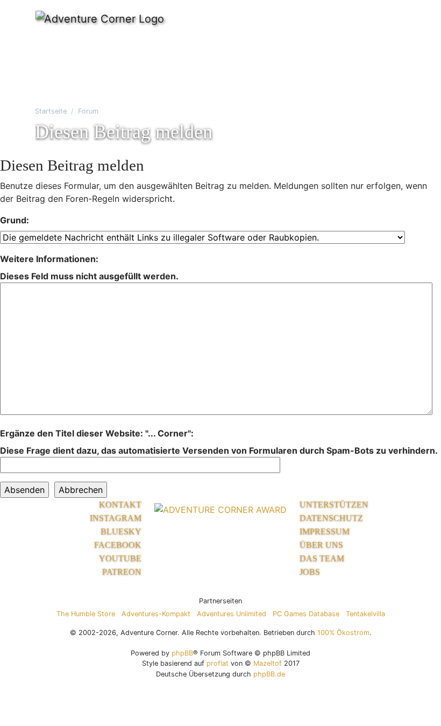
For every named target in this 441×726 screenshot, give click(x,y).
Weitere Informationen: (49, 258)
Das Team (322, 558)
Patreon (121, 571)
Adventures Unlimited (231, 614)
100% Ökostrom (343, 633)
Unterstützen (334, 504)
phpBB (182, 653)
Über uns (321, 544)
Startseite (51, 111)
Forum (88, 111)
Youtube (120, 558)
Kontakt (120, 504)
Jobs (310, 571)
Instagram (115, 518)
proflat (218, 663)
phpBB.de (269, 674)
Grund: (14, 220)
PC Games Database (306, 614)
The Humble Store (85, 614)
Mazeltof (267, 663)
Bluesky (121, 531)
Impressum (325, 531)
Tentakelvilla (365, 614)
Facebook (117, 544)
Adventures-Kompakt (156, 614)
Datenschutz (331, 518)
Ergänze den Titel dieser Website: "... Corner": (97, 433)
